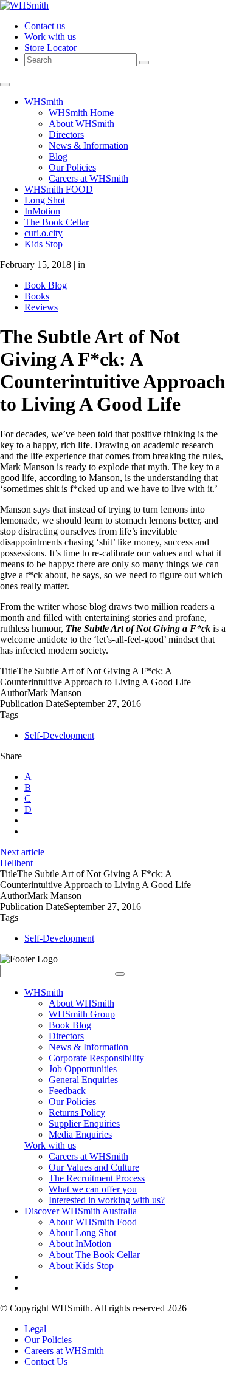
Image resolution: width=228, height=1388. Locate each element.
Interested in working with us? (107, 1200)
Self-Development (59, 735)
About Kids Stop (81, 1265)
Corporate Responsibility (96, 1058)
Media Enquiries (80, 1134)
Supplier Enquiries (84, 1123)
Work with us (50, 37)
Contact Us (45, 1361)
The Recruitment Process (97, 1178)
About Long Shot (82, 1233)
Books (36, 296)
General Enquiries (83, 1080)
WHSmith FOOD (58, 189)
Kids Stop (43, 244)
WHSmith (43, 102)
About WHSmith (81, 123)
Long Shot (44, 200)
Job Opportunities (83, 1069)
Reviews (41, 307)
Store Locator (50, 48)
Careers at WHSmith (88, 178)
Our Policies (72, 167)
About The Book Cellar (94, 1255)
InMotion (42, 211)
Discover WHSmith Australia (80, 1211)
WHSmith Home (81, 113)
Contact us (44, 26)
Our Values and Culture (94, 1167)
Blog (58, 156)
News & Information (88, 145)
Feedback (67, 1090)
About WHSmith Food (93, 1222)
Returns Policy (77, 1112)
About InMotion (80, 1244)
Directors (66, 134)
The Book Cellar (56, 222)
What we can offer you (93, 1189)
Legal (35, 1329)
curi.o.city (43, 233)
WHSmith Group (82, 1014)
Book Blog (45, 285)
